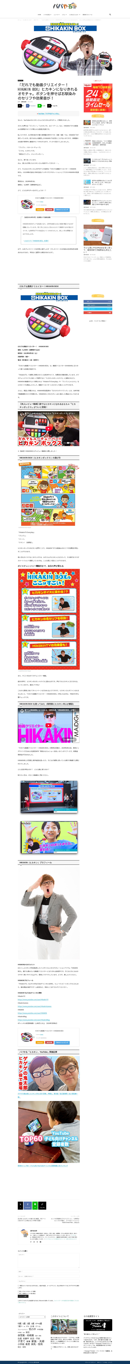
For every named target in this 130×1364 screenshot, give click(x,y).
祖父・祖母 (22, 1347)
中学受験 (40, 1330)
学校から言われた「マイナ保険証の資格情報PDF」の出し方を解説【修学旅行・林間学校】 (102, 143)
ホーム (19, 20)
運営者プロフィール (87, 14)
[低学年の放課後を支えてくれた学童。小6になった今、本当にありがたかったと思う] (87, 182)
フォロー (109, 305)
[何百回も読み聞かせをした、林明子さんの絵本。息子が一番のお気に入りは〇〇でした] (87, 122)
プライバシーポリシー (90, 1362)
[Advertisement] (47, 268)
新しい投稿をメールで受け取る (27, 1293)
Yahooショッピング (62, 210)
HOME (39, 14)
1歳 (24, 1323)
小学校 (21, 1344)
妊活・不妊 (35, 1339)
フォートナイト (23, 1330)
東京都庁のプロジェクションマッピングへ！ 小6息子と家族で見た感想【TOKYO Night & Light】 (102, 202)
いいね (109, 301)
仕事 (24, 1332)
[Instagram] (34, 1242)
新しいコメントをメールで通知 (27, 1291)
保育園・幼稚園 (26, 1335)
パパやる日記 (46, 14)
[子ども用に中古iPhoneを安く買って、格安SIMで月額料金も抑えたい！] (98, 235)
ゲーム (38, 1326)
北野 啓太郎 (23, 101)
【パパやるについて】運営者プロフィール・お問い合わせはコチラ (61, 1239)
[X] (37, 1242)
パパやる (73, 1235)
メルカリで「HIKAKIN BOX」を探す (36, 241)
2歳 (28, 1324)
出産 (20, 1339)
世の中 (32, 1329)
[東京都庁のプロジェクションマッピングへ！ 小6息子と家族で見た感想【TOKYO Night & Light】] (87, 202)
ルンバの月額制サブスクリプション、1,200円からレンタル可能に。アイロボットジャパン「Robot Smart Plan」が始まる (65, 1220)
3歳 (32, 1323)
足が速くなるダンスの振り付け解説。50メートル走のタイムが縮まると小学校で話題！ (32, 1219)
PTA (27, 1326)
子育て (21, 1341)
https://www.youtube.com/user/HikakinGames (34, 1006)
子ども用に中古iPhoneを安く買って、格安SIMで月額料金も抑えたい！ (98, 250)
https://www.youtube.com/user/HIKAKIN (32, 1013)
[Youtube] (41, 1242)
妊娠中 (26, 1339)
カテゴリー (22, 1313)
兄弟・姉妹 (38, 1336)
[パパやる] (65, 6)
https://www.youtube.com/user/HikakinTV (33, 999)
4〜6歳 (38, 1323)
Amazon (40, 210)
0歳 (19, 1323)
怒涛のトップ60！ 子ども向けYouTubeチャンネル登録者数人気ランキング (43, 1166)
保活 (27, 1332)
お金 (32, 1326)
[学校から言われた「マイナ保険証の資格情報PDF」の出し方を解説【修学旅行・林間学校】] (87, 142)
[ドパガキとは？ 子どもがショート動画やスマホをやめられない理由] (87, 160)
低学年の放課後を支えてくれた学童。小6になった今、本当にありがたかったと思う (102, 182)
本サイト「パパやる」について (104, 1362)
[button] (110, 15)
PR (24, 1326)
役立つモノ (36, 20)
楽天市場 (49, 210)
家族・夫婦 (37, 1341)
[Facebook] (31, 1242)
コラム (63, 14)
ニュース (56, 14)
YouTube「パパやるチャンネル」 (49, 113)
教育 (28, 1344)
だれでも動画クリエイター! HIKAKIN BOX (49, 198)
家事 (28, 1341)
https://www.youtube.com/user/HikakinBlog (34, 1020)
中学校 (19, 1332)
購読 (110, 312)
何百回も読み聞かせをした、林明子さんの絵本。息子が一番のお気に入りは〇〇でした (102, 123)
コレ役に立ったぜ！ (74, 14)
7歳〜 (20, 1326)
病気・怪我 (37, 1344)
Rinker (42, 201)
